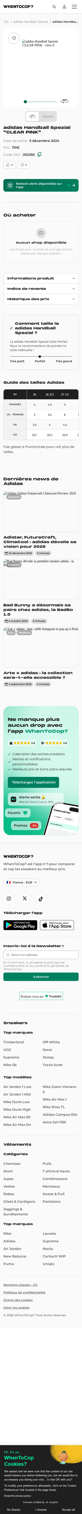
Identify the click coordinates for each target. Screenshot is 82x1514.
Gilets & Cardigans (19, 1202)
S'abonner (41, 977)
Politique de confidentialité (24, 1292)
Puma (8, 1264)
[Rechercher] (54, 7)
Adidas (9, 1241)
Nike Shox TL (54, 1107)
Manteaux (51, 1186)
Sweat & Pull (54, 1194)
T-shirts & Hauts (56, 1171)
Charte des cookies (18, 1300)
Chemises (11, 1164)
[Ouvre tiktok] (40, 898)
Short (8, 1171)
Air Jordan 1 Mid (17, 1094)
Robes (8, 1194)
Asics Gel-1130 (54, 1122)
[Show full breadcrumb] (6, 21)
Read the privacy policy (17, 1495)
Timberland (13, 1042)
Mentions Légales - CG (20, 1285)
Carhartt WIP (54, 1256)
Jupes (8, 1179)
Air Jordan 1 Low (17, 1087)
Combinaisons (55, 1179)
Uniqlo (48, 1264)
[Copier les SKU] (39, 155)
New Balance (14, 1256)
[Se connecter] (64, 7)
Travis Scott (53, 1065)
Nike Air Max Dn (17, 1125)
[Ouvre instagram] (8, 898)
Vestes (9, 1186)
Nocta (48, 1249)
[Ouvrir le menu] (74, 7)
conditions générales (49, 966)
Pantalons (51, 1202)
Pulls (47, 1164)
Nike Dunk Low (16, 1102)
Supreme (11, 1057)
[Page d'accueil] (18, 7)
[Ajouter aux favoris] (14, 38)
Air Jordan (12, 1249)
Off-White (51, 1042)
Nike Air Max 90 (16, 1117)
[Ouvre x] (24, 898)
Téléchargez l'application (34, 782)
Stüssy (48, 1057)
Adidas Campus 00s (60, 1115)
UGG (7, 1050)
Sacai (47, 1050)
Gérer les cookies (16, 1308)
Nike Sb (10, 1065)
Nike (7, 1234)
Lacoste (49, 1234)
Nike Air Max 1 (55, 1099)
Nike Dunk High (17, 1110)
